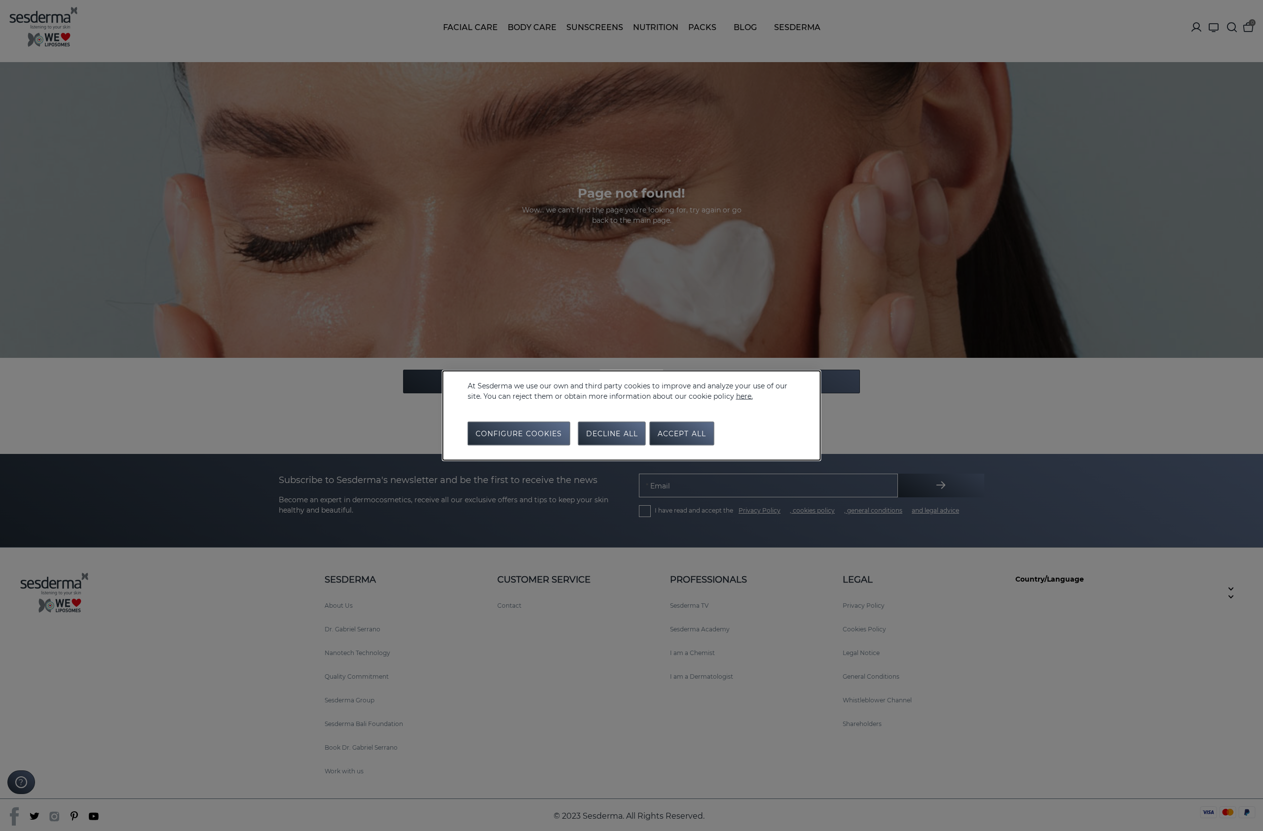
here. (744, 396)
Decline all (612, 433)
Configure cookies (519, 433)
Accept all (682, 433)
